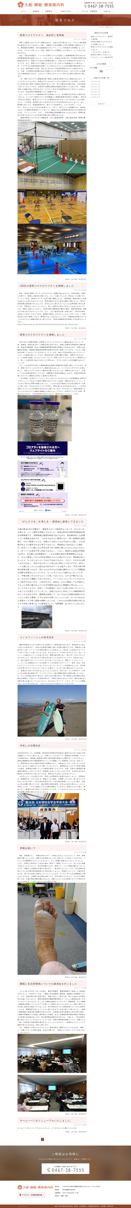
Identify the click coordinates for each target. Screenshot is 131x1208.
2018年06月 (96, 94)
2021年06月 (96, 81)
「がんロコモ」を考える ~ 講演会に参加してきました (52, 521)
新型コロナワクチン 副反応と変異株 (42, 35)
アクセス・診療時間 (89, 11)
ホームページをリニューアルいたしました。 (46, 1120)
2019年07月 (96, 89)
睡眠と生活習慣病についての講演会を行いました (48, 983)
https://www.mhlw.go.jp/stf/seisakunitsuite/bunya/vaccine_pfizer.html (48, 324)
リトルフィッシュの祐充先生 (37, 637)
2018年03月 (96, 97)
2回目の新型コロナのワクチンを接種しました (47, 286)
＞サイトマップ (22, 1206)
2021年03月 (96, 87)
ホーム (23, 11)
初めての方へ (66, 11)
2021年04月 (96, 84)
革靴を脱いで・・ (30, 848)
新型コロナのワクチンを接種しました (42, 334)
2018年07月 (96, 92)
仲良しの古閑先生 (30, 745)
